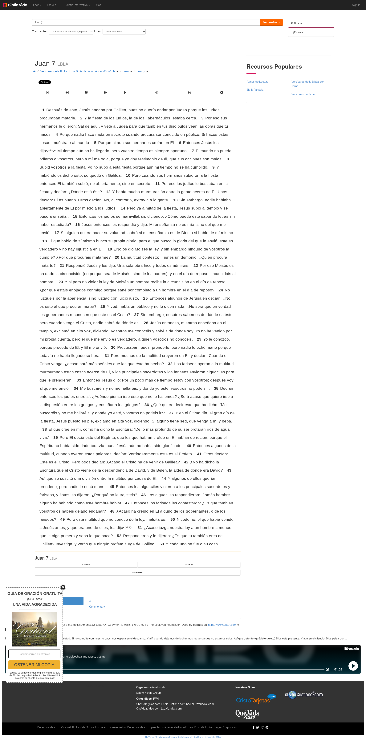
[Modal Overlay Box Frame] (34, 635)
